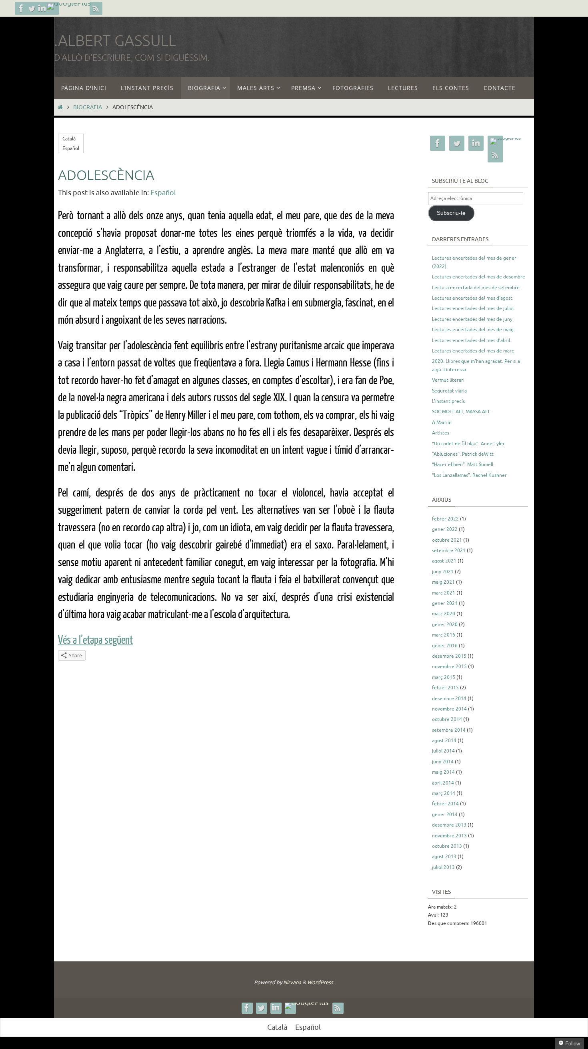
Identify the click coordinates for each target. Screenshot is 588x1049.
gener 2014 (445, 814)
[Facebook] (21, 8)
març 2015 (443, 677)
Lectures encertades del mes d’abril (471, 340)
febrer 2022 (445, 519)
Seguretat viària (449, 391)
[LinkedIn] (42, 8)
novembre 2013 (449, 836)
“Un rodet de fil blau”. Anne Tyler (468, 443)
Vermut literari (448, 380)
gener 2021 (445, 603)
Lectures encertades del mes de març (473, 351)
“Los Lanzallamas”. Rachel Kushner (469, 475)
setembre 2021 (449, 550)
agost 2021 (444, 561)
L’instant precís (448, 401)
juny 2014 (443, 762)
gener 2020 (445, 624)
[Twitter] (31, 8)
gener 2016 (445, 646)
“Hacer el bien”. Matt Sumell (462, 464)
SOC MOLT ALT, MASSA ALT (461, 411)
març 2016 (443, 635)
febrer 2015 (445, 688)
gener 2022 (445, 529)
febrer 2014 (445, 804)
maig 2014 (443, 772)
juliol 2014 (443, 751)
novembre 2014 (449, 709)
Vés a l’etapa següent (95, 640)
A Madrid (442, 422)
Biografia (87, 107)
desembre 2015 (449, 656)
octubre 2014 (447, 719)
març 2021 (443, 593)
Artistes (440, 433)
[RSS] (96, 8)
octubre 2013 (447, 846)
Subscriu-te (451, 213)
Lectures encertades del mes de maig (473, 329)
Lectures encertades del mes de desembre (478, 277)
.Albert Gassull (115, 41)
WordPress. (320, 982)
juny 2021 (443, 572)
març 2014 (443, 793)
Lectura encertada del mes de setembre (476, 287)
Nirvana (292, 982)
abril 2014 (443, 783)
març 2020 (443, 614)
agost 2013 (444, 856)
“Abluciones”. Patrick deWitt (463, 454)
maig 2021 (443, 582)
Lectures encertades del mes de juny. (473, 319)
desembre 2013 (449, 825)
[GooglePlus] (69, 6)
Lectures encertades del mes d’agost (472, 298)
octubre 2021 (447, 540)
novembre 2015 (449, 666)
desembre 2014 (449, 698)
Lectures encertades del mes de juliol (473, 308)
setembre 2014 (449, 730)
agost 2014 (444, 740)
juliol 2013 (443, 867)
